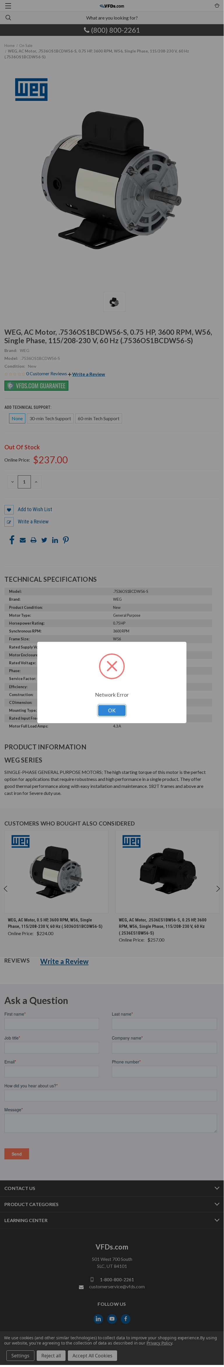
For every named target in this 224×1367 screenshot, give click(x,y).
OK (112, 710)
